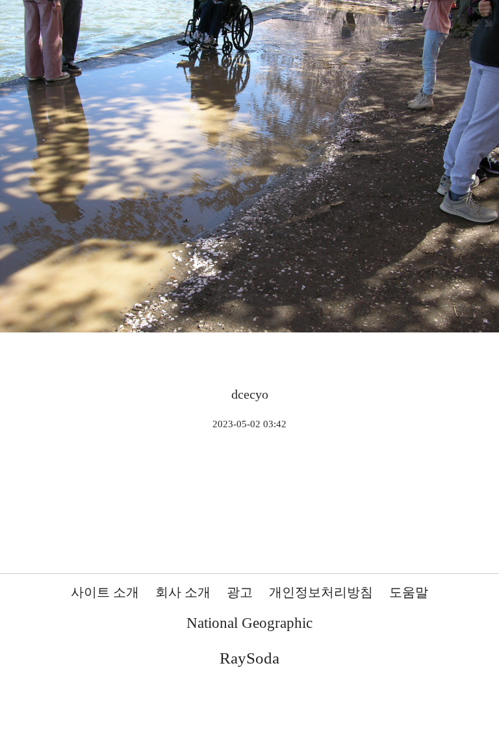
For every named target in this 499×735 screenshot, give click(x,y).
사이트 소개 (105, 592)
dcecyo (249, 394)
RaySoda (249, 658)
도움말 (408, 592)
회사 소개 (183, 592)
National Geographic (249, 623)
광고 (240, 592)
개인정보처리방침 (321, 592)
